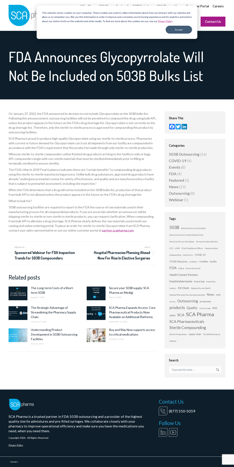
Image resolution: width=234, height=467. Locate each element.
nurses (172, 301)
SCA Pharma (200, 314)
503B (174, 227)
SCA (180, 315)
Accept (179, 29)
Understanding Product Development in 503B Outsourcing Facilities (54, 334)
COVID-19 (177, 160)
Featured (176, 180)
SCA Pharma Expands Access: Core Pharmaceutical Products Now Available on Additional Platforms (132, 312)
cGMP (177, 248)
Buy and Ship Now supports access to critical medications (132, 332)
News (173, 186)
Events (174, 167)
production (205, 301)
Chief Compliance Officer (192, 248)
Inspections (211, 281)
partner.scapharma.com (118, 230)
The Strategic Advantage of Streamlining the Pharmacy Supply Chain (53, 312)
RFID (214, 308)
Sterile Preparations (178, 334)
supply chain (195, 334)
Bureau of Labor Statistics (207, 241)
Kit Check (183, 287)
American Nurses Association (193, 228)
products (177, 307)
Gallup (181, 268)
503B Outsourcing (184, 154)
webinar (173, 341)
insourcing (199, 281)
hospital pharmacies (180, 281)
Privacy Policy (165, 21)
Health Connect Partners (183, 274)
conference (188, 255)
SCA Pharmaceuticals (186, 321)
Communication (211, 248)
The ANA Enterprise (211, 334)
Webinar (176, 199)
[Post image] (18, 293)
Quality (192, 308)
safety (172, 315)
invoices (172, 288)
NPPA (218, 295)
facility (213, 261)
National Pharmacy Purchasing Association (187, 295)
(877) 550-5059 (182, 411)
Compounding (175, 255)
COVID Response (178, 261)
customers (193, 261)
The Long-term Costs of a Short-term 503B (52, 290)
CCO (171, 248)
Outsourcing (179, 193)
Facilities (204, 261)
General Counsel (193, 268)
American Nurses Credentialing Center (186, 235)
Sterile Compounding (187, 327)
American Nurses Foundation (181, 241)
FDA (172, 173)
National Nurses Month (201, 288)
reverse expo (205, 308)
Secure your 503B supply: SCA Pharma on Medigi (129, 290)
